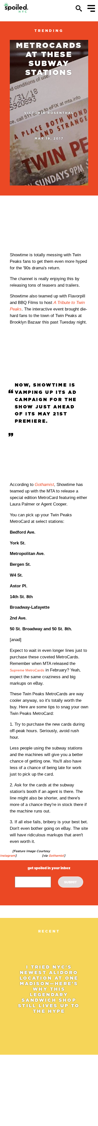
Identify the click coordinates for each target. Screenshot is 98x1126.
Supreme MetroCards (27, 670)
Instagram (7, 855)
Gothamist (44, 484)
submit (70, 882)
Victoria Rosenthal (49, 112)
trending (48, 31)
